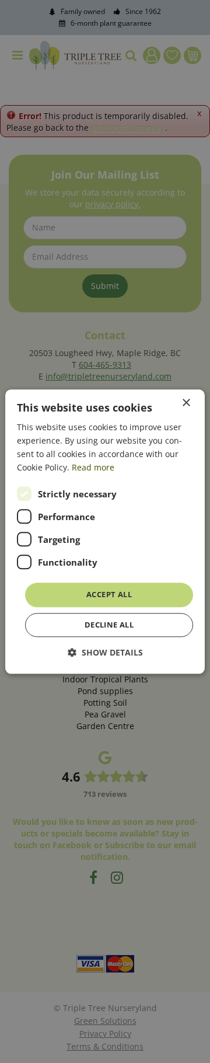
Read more (93, 467)
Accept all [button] (109, 595)
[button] (105, 652)
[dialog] (105, 531)
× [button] (185, 403)
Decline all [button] (109, 624)
